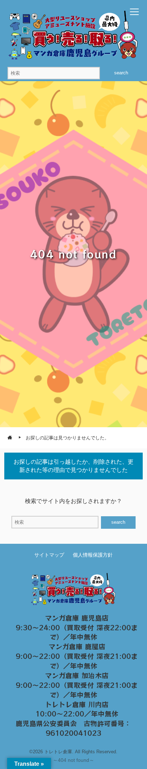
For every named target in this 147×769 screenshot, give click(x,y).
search (121, 72)
